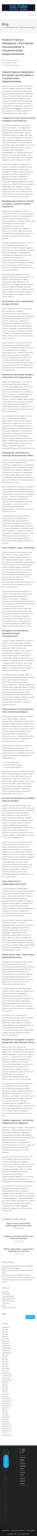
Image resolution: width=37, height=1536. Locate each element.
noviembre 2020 (6, 1435)
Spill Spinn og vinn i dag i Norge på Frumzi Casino (16, 1275)
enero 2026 (5, 1343)
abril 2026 (4, 1336)
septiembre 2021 (7, 1431)
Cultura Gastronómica (12, 65)
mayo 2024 (5, 1389)
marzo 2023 (5, 1417)
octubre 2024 (6, 1378)
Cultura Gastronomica (8, 1301)
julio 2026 (4, 1330)
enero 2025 (5, 1371)
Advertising (5, 1291)
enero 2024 (5, 1396)
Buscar (4, 1314)
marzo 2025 (5, 1366)
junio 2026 (5, 1332)
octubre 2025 (6, 1350)
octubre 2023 (6, 1403)
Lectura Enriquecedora (8, 1307)
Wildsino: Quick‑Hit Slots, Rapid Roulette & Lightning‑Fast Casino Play (19, 1250)
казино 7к (18, 108)
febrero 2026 (5, 1341)
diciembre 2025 (6, 1346)
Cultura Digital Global (8, 1296)
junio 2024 (5, 1387)
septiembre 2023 (7, 1405)
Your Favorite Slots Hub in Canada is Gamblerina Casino (18, 1277)
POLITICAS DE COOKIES (17, 1530)
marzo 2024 (5, 1394)
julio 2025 (4, 1357)
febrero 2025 (5, 1369)
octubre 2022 (6, 1428)
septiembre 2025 (7, 1353)
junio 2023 (5, 1412)
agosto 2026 (5, 1327)
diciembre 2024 (6, 1373)
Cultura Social (6, 1303)
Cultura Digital (6, 1294)
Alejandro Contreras (11, 60)
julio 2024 (4, 1385)
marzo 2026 (5, 1339)
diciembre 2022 (6, 1424)
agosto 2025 (5, 1355)
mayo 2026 (5, 1334)
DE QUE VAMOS (30, 1530)
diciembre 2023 (6, 1398)
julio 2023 (4, 1410)
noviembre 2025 (6, 1348)
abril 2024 (4, 1392)
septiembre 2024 (7, 1380)
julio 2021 (4, 1433)
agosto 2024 (5, 1382)
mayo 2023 (5, 1415)
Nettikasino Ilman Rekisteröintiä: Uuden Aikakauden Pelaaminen (18, 1237)
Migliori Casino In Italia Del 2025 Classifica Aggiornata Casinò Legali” (18, 1224)
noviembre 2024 (6, 1375)
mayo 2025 (5, 1362)
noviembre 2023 (6, 1401)
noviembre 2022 (6, 1426)
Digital (4, 1305)
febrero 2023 (5, 1419)
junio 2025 (5, 1359)
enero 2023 (5, 1421)
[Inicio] (2, 27)
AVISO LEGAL (5, 1530)
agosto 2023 (5, 1408)
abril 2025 (4, 1364)
